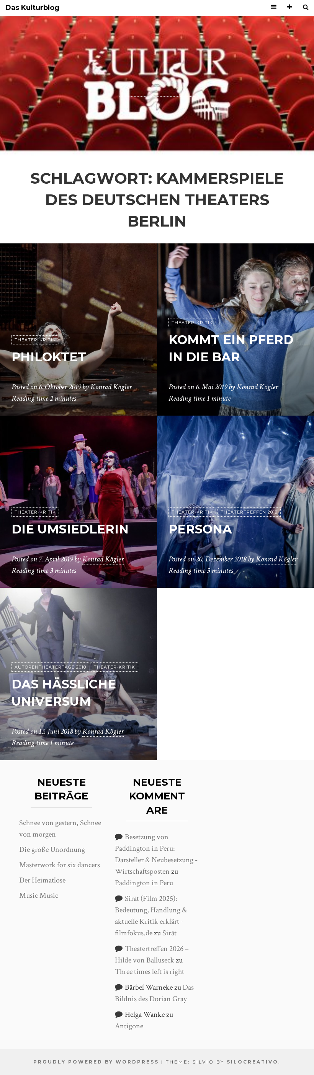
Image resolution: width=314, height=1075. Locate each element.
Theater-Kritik (35, 340)
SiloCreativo (252, 1062)
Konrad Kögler (111, 387)
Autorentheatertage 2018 (50, 667)
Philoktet (48, 356)
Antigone (129, 1026)
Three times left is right (149, 972)
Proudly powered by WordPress (96, 1062)
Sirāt (169, 933)
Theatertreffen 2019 (249, 512)
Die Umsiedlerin (70, 529)
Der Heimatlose (42, 880)
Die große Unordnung (52, 850)
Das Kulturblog (32, 8)
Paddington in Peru (144, 883)
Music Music (38, 895)
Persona (200, 529)
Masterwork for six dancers (59, 865)
